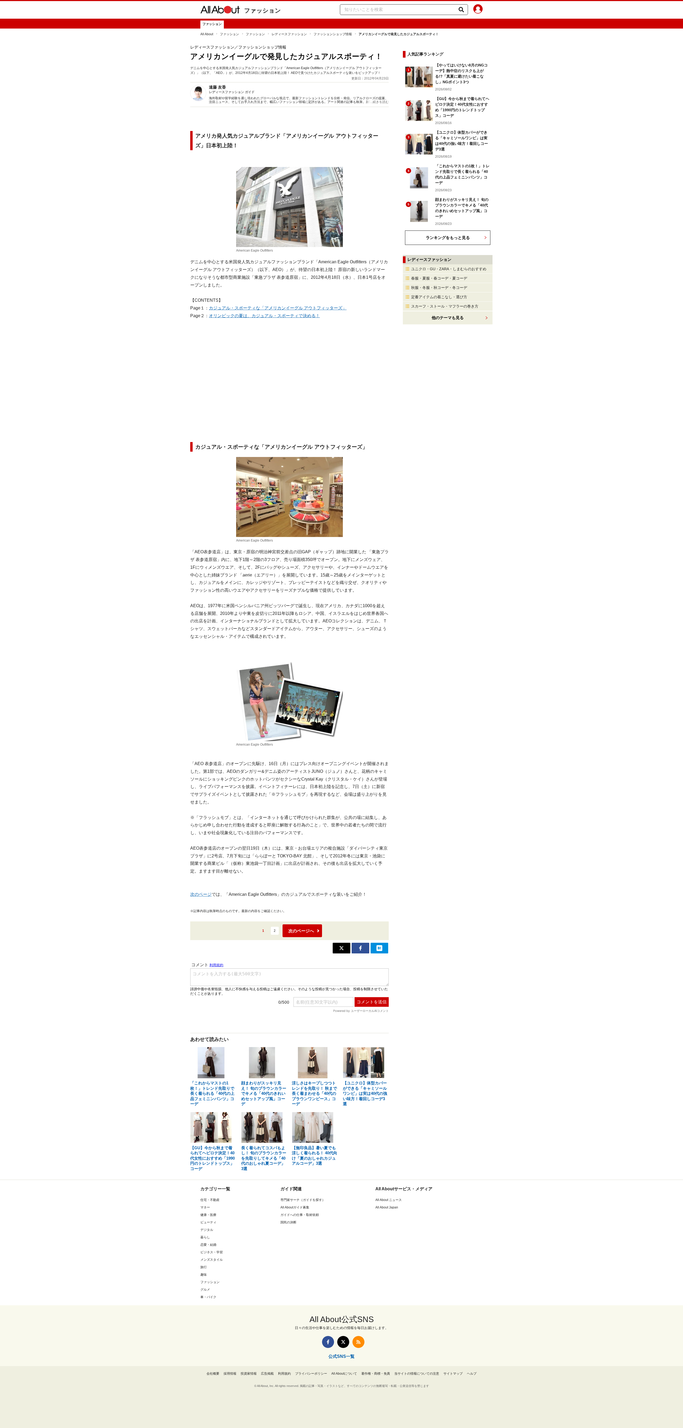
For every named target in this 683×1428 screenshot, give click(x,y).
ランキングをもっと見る (448, 237)
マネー (205, 1207)
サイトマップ (453, 1373)
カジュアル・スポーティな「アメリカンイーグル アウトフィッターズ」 (278, 308)
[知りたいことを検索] (461, 9)
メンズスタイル (211, 1260)
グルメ (205, 1289)
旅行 (203, 1267)
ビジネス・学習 (211, 1252)
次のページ (201, 894)
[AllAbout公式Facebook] (328, 1342)
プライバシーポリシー (311, 1373)
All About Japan (386, 1207)
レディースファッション (289, 34)
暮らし (205, 1237)
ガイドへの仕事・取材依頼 (299, 1215)
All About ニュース (388, 1200)
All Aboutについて (344, 1373)
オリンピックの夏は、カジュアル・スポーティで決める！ (264, 315)
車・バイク (208, 1297)
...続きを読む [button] (379, 102)
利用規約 (284, 1373)
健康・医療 (208, 1215)
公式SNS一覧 (341, 1356)
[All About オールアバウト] (220, 10)
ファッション (262, 10)
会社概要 (213, 1373)
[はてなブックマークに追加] (379, 948)
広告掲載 (267, 1373)
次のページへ (301, 931)
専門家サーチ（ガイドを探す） (302, 1200)
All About (206, 34)
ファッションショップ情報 (332, 34)
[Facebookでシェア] (360, 948)
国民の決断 (288, 1222)
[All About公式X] (343, 1342)
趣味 (203, 1274)
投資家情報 (249, 1373)
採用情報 (230, 1373)
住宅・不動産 (210, 1200)
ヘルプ (471, 1373)
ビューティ (208, 1222)
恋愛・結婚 (208, 1245)
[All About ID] (478, 9)
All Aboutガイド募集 (294, 1207)
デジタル (206, 1230)
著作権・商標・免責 (375, 1373)
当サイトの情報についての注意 (416, 1373)
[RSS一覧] (358, 1342)
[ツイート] (341, 948)
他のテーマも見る (448, 317)
